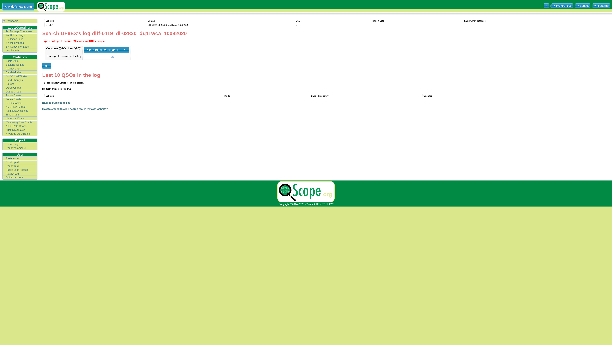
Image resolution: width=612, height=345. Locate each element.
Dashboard (12, 21)
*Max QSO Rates (15, 130)
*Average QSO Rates (18, 133)
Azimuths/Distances (17, 110)
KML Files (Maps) (16, 107)
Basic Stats (12, 61)
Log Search (12, 50)
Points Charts (13, 95)
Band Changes (14, 80)
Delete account (14, 177)
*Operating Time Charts (19, 122)
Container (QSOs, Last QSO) (63, 48)
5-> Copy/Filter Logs (17, 46)
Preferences (12, 158)
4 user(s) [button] (603, 5)
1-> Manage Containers (19, 31)
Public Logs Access (17, 170)
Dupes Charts (13, 91)
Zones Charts (13, 99)
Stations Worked (15, 64)
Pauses (10, 84)
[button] (546, 5)
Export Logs (12, 144)
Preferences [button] (564, 5)
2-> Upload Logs (15, 35)
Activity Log (12, 173)
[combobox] (106, 50)
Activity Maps (13, 68)
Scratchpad (12, 162)
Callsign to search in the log (64, 56)
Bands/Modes (13, 72)
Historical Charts (15, 118)
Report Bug (12, 166)
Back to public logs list (56, 102)
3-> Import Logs (14, 39)
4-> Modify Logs (15, 43)
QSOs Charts (13, 87)
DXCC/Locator (14, 103)
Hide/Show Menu (20, 6)
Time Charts (12, 114)
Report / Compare (16, 148)
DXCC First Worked (17, 76)
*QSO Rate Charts (16, 126)
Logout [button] (584, 5)
